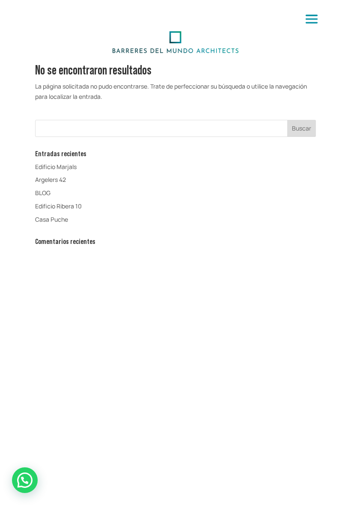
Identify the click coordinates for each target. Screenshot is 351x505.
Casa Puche (51, 219)
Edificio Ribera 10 (58, 206)
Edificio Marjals (56, 167)
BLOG (43, 193)
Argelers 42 (50, 179)
